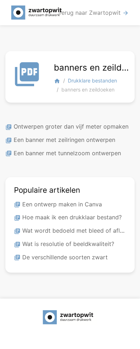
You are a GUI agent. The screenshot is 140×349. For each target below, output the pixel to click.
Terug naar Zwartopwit (93, 13)
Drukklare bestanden (92, 80)
